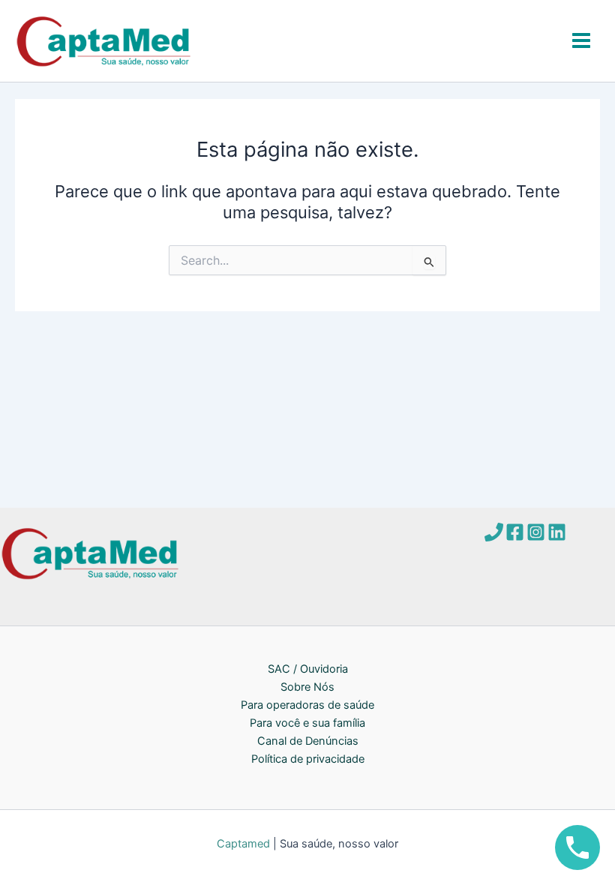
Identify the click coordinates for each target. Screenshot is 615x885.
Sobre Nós (307, 687)
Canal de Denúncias (307, 741)
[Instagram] (535, 532)
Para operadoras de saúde (307, 705)
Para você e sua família (307, 723)
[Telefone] (493, 532)
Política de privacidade (307, 759)
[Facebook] (515, 532)
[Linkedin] (557, 532)
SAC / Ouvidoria (308, 669)
